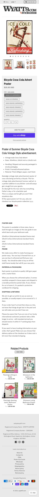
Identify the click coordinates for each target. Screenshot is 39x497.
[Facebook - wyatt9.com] (16, 442)
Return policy (19, 468)
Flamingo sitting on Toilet (10, 376)
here (31, 201)
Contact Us (19, 455)
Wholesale (19, 462)
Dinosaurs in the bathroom (29, 376)
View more (19, 352)
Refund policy (19, 473)
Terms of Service (19, 471)
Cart (31, 2)
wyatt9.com (22, 491)
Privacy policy (19, 464)
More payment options (19, 140)
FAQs (19, 457)
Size (9, 92)
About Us (19, 453)
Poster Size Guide (19, 459)
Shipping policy (19, 466)
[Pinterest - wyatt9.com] (23, 442)
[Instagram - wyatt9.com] (19, 442)
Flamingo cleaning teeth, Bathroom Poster (10, 402)
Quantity (7, 119)
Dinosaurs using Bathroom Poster (29, 401)
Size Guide (11, 92)
